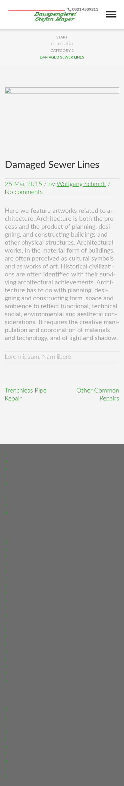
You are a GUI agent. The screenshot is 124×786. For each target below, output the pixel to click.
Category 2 (62, 50)
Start (62, 37)
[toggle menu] (111, 14)
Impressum (6, 483)
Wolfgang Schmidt (81, 184)
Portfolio (62, 44)
